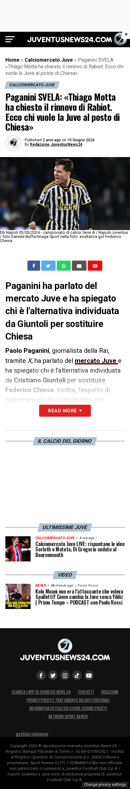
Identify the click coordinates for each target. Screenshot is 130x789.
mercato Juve (96, 360)
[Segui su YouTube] (89, 675)
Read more (62, 411)
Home (12, 60)
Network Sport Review (68, 716)
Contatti (86, 692)
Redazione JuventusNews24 (56, 144)
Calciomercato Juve (49, 60)
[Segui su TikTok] (77, 675)
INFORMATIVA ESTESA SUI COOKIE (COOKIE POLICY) (68, 708)
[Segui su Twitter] (53, 675)
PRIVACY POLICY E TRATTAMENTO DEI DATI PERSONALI (68, 700)
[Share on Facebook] (34, 266)
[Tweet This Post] (49, 266)
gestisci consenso (32, 733)
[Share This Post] (64, 266)
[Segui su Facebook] (41, 675)
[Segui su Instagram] (65, 675)
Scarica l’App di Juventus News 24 (41, 692)
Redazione (109, 692)
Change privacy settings (105, 784)
